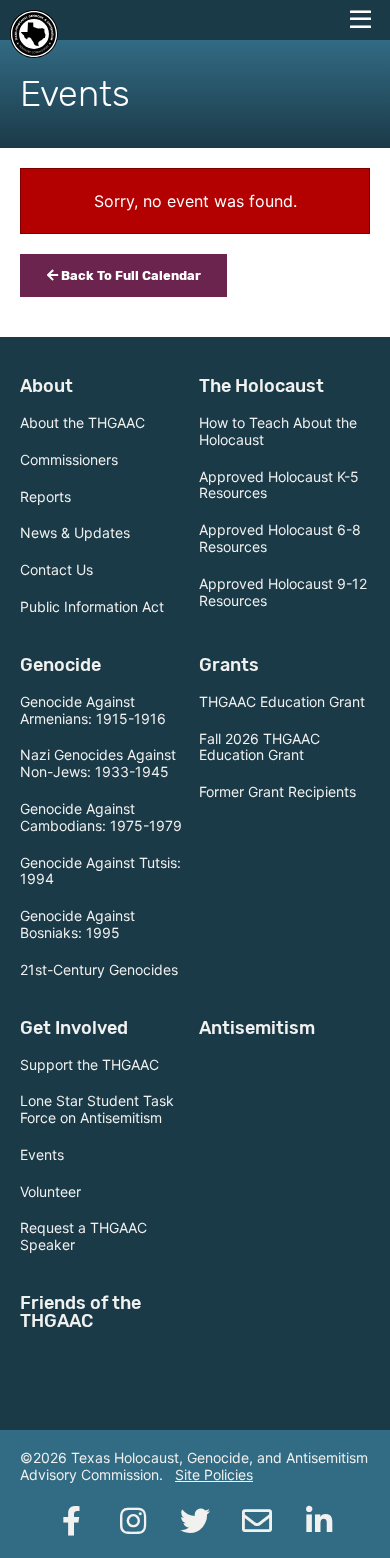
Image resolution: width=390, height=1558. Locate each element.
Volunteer (50, 1191)
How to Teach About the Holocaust (278, 431)
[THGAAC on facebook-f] (71, 1521)
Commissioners (69, 459)
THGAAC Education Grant (282, 701)
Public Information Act (92, 606)
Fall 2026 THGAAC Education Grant (259, 747)
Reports (45, 496)
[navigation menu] (360, 20)
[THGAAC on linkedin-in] (319, 1521)
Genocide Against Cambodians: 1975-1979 (101, 817)
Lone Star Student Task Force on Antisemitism (97, 1109)
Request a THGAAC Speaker (83, 1236)
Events (42, 1154)
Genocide (60, 665)
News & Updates (75, 532)
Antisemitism (257, 1028)
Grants (229, 665)
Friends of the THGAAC (80, 1312)
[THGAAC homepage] (34, 34)
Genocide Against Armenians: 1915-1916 (93, 710)
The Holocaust (261, 386)
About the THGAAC (82, 422)
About (46, 386)
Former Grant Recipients (277, 791)
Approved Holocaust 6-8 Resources (280, 538)
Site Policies (214, 1474)
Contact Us (56, 569)
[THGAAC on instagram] (133, 1521)
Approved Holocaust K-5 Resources (279, 485)
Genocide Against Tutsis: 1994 (100, 871)
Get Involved (74, 1028)
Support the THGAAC (89, 1064)
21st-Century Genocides (99, 969)
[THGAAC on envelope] (257, 1521)
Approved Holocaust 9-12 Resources (283, 592)
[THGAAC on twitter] (195, 1521)
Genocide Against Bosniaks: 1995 (77, 924)
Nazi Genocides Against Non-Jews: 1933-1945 (98, 763)
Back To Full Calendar (129, 275)
